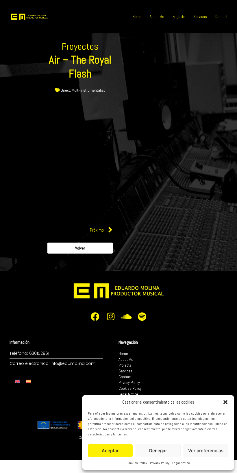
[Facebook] (95, 316)
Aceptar (110, 450)
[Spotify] (142, 316)
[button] (225, 402)
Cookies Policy (137, 463)
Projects (179, 17)
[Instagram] (110, 316)
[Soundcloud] (126, 316)
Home (137, 17)
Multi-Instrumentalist (88, 90)
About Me (157, 17)
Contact (221, 17)
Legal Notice (181, 463)
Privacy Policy (159, 463)
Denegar (158, 450)
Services (200, 17)
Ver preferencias (205, 450)
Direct (65, 90)
